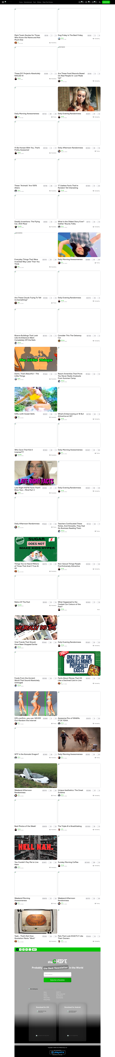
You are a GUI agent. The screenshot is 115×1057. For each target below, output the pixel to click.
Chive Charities (59, 997)
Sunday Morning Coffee (68, 862)
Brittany (63, 340)
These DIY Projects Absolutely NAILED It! (27, 74)
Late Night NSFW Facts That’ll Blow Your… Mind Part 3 (27, 489)
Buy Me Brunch (59, 995)
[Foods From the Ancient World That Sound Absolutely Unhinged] (35, 663)
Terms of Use (47, 997)
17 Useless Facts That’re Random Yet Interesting (68, 186)
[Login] (112, 2)
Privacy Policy (47, 999)
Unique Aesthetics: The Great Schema (70, 791)
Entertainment (28, 2)
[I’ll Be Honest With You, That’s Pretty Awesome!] (35, 133)
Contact (45, 995)
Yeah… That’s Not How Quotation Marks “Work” (24, 937)
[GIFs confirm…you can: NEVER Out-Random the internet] (35, 703)
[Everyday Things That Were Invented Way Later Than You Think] (35, 244)
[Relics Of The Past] (35, 587)
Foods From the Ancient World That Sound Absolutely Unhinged (27, 680)
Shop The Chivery (48, 2)
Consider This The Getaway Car (69, 336)
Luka (62, 829)
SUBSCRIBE (106, 2)
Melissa (19, 342)
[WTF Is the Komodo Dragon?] (35, 739)
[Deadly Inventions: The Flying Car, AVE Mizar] (35, 207)
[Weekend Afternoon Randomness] (35, 775)
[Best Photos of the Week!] (35, 811)
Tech (34, 2)
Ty (18, 42)
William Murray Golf (60, 994)
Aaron (19, 190)
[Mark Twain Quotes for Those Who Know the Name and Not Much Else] (35, 20)
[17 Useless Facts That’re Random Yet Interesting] (79, 171)
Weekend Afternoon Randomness (23, 791)
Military (39, 2)
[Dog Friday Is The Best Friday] (79, 20)
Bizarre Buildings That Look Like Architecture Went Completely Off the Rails (26, 337)
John (62, 150)
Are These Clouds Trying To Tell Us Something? (27, 299)
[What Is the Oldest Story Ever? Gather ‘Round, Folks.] (79, 207)
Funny (21, 2)
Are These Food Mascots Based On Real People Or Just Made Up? (71, 75)
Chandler (20, 226)
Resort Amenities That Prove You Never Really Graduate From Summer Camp (70, 376)
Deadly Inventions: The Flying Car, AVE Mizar (27, 222)
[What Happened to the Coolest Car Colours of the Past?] (79, 587)
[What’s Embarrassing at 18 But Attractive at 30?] (79, 399)
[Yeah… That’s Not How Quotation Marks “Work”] (35, 921)
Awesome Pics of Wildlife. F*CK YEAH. (69, 719)
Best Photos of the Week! (25, 826)
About (45, 992)
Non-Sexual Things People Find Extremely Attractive (69, 565)
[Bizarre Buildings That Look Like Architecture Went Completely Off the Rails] (35, 321)
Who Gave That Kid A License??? (23, 451)
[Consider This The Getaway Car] (79, 321)
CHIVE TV (58, 992)
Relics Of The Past (22, 602)
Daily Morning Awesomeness (26, 113)
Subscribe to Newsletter (57, 980)
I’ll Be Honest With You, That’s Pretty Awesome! (27, 149)
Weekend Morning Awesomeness (22, 899)
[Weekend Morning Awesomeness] (35, 883)
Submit (45, 994)
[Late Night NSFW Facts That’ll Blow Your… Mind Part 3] (35, 473)
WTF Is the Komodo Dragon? (26, 754)
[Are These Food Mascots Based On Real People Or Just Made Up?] (79, 59)
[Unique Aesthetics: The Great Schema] (79, 775)
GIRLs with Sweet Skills (24, 414)
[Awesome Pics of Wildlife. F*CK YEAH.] (79, 703)
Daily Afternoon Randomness (70, 148)
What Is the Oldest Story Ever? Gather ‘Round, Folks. (71, 222)
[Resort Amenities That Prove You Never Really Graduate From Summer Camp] (79, 359)
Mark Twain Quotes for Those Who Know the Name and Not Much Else (27, 37)
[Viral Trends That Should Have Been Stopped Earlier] (35, 627)
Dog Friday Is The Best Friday (70, 35)
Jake (19, 302)
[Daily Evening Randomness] (79, 99)
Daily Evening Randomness (69, 113)
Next (34, 949)
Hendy (19, 78)
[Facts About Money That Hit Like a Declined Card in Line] (79, 663)
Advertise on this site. (57, 1054)
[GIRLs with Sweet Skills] (35, 399)
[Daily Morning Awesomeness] (35, 99)
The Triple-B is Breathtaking (70, 826)
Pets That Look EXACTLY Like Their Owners (70, 937)
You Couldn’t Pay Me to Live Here (26, 863)
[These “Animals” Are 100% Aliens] (35, 171)
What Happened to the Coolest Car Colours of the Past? (69, 604)
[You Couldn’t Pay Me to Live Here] (35, 847)
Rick (19, 116)
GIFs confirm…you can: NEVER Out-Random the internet (27, 719)
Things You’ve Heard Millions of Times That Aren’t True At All (26, 566)
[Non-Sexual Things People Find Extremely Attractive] (79, 549)
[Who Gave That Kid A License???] (35, 435)
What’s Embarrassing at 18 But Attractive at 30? (71, 415)
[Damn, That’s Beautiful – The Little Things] (35, 359)
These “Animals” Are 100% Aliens (25, 186)
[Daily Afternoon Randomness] (79, 133)
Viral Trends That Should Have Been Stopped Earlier (25, 643)
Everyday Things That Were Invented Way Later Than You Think (27, 261)
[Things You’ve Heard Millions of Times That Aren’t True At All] (35, 549)
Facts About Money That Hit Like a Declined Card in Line (70, 679)
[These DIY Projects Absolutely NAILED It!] (35, 59)
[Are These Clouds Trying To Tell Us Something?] (35, 283)
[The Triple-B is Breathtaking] (79, 811)
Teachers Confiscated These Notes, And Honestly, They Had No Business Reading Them (71, 525)
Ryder (62, 38)
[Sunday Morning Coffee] (79, 847)
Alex (62, 80)
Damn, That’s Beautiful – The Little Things (26, 375)
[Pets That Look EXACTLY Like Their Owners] (79, 921)
